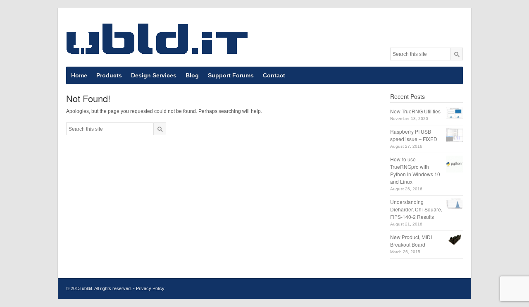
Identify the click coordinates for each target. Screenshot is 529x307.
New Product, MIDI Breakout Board (411, 240)
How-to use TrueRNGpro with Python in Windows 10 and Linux (415, 170)
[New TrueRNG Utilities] (454, 113)
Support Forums (231, 75)
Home (79, 75)
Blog (192, 75)
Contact (274, 75)
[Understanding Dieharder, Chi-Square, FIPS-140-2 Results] (454, 203)
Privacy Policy (150, 288)
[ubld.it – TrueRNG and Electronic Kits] (157, 38)
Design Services (153, 75)
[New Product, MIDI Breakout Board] (454, 239)
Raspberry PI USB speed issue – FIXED (413, 135)
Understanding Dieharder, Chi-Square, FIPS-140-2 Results (416, 209)
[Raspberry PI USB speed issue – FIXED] (454, 135)
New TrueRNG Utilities (415, 111)
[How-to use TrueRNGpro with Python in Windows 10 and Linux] (454, 164)
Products (109, 75)
